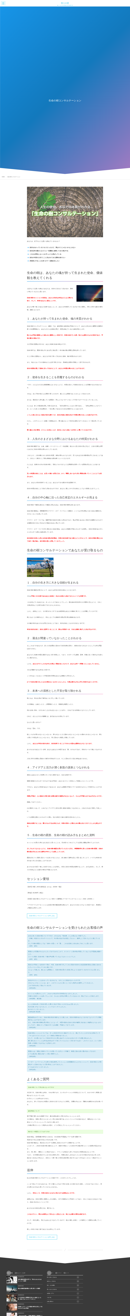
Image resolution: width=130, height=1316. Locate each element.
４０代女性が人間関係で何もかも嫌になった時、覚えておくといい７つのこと (29, 1298)
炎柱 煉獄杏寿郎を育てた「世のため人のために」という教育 (30, 1280)
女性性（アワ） (62, 1293)
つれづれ (62, 1297)
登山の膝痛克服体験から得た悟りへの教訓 (29, 1288)
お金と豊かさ (62, 1301)
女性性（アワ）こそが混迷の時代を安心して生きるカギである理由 (30, 1307)
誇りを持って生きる (62, 1277)
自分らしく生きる (62, 1281)
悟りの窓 (65, 3)
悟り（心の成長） (62, 1285)
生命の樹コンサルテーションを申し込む (42, 916)
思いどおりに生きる (62, 1289)
